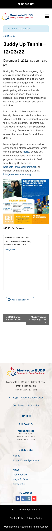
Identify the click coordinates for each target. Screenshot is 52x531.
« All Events (9, 36)
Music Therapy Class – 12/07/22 (37, 320)
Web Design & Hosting (16, 526)
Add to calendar (19, 300)
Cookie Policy (17, 518)
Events (16, 465)
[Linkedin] (23, 498)
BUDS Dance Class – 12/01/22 (14, 318)
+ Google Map (9, 249)
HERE (26, 151)
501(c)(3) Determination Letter (26, 397)
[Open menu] (46, 16)
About (16, 455)
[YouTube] (34, 498)
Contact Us (19, 484)
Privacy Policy (34, 518)
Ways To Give (20, 479)
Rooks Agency (40, 526)
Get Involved (20, 474)
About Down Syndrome (26, 460)
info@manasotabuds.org (17, 174)
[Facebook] (18, 498)
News (16, 469)
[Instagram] (28, 498)
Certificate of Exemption (26, 405)
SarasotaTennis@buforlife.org (19, 166)
